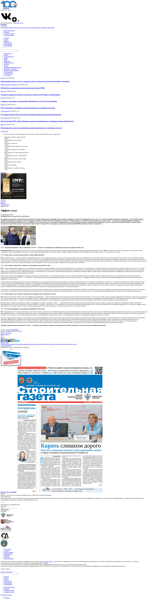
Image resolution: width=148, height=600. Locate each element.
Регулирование (8, 72)
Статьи (6, 578)
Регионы (6, 32)
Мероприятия (8, 554)
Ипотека (6, 64)
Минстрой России (9, 30)
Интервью (7, 61)
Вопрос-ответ (5, 342)
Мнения (6, 580)
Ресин (2, 337)
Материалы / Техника (10, 69)
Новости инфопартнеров (11, 70)
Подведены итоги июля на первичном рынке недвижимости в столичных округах (31, 128)
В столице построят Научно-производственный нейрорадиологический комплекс (31, 115)
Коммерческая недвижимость (12, 67)
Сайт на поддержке (6, 572)
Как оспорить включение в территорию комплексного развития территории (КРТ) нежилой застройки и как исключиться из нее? (39, 344)
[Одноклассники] (4, 341)
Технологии (7, 75)
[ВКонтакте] (2, 341)
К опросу (3, 172)
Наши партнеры (9, 558)
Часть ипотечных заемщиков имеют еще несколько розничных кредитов (28, 108)
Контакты (7, 555)
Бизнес (6, 55)
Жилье (6, 58)
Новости (6, 576)
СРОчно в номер (9, 33)
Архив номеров (8, 552)
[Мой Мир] (6, 341)
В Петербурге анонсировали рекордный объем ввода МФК (23, 88)
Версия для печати (6, 333)
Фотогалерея (8, 581)
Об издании (7, 549)
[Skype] (16, 341)
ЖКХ (5, 59)
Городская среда (9, 56)
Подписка (7, 557)
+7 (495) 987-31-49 (17, 23)
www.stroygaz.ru (47, 561)
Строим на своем (9, 35)
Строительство (8, 73)
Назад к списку (5, 334)
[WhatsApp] (14, 341)
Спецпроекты (8, 584)
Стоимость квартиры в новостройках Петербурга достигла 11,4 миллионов (29, 101)
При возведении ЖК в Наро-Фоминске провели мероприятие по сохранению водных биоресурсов (37, 121)
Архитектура (8, 53)
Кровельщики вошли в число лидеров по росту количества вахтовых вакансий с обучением (27, 27)
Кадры (6, 66)
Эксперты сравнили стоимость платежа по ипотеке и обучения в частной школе (30, 95)
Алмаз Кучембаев (6, 346)
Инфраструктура (9, 62)
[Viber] (11, 341)
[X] (9, 341)
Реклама (6, 551)
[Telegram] (18, 341)
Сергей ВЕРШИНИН (12, 330)
